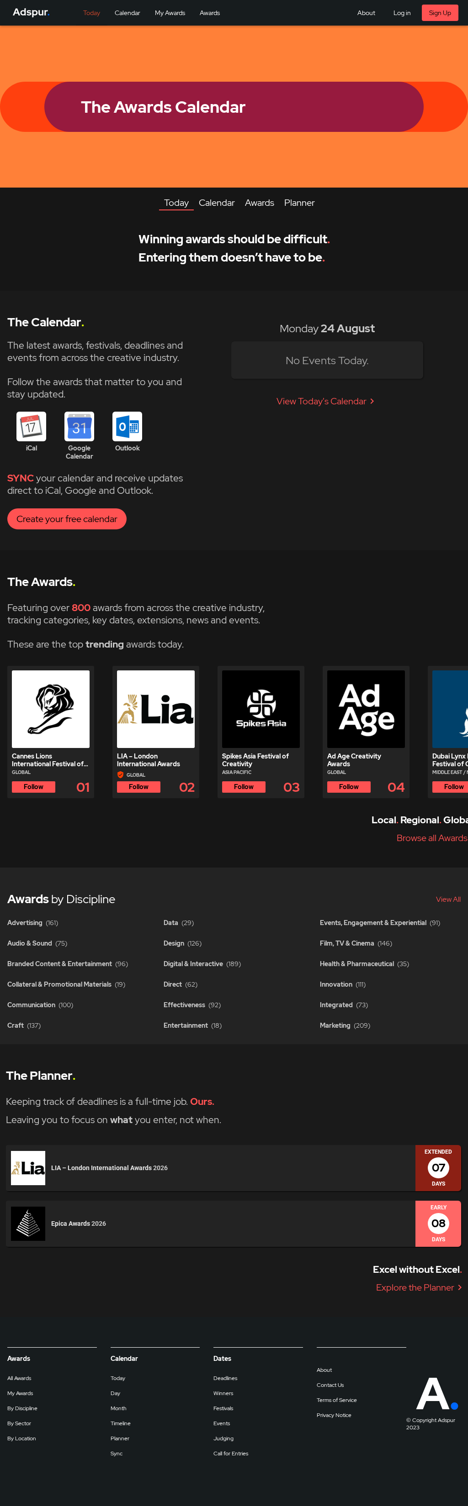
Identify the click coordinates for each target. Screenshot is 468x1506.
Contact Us (330, 1385)
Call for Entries (230, 1453)
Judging (223, 1438)
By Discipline (22, 1408)
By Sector (19, 1423)
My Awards (20, 1393)
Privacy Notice (334, 1415)
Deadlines (225, 1378)
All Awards (19, 1378)
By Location (21, 1438)
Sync (116, 1453)
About (324, 1370)
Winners (223, 1393)
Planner (120, 1438)
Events (221, 1423)
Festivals (223, 1408)
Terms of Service (337, 1400)
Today (118, 1378)
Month (119, 1408)
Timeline (121, 1423)
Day (115, 1393)
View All (448, 899)
